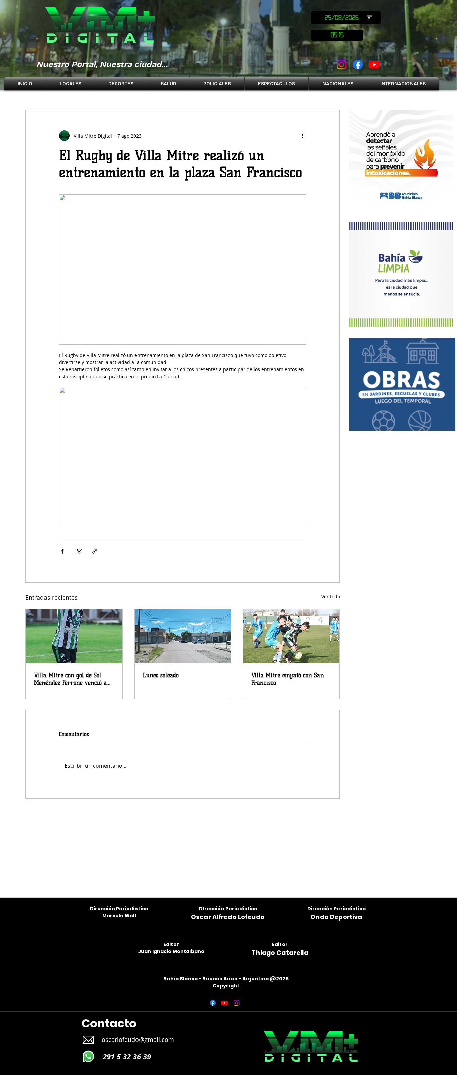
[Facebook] (357, 64)
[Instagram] (341, 64)
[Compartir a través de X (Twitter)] (78, 551)
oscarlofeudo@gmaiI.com (138, 1039)
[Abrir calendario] (369, 17)
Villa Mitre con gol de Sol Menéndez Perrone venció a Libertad (70, 679)
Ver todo (330, 596)
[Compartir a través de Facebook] (62, 551)
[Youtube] (374, 64)
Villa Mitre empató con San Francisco (287, 679)
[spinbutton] (337, 35)
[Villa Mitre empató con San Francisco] (291, 636)
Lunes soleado (161, 675)
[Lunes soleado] (183, 636)
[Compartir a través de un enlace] (95, 551)
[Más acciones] (302, 136)
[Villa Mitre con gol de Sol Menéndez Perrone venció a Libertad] (74, 636)
